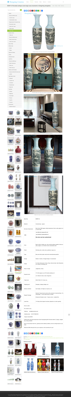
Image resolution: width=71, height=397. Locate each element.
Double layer (11, 84)
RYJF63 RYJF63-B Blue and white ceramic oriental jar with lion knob (11, 319)
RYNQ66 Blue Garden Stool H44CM (18, 328)
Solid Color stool (12, 41)
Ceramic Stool (11, 32)
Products (31, 1)
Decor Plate (11, 43)
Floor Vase (11, 30)
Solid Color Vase (12, 26)
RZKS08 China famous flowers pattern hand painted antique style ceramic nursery (11, 144)
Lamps (10, 54)
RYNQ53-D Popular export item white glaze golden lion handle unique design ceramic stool (11, 374)
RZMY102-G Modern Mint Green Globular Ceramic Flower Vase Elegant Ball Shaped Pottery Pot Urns (11, 291)
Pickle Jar (11, 65)
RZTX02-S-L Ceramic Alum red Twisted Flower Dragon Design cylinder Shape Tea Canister (11, 190)
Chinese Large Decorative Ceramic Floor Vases (57, 356)
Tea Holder (11, 95)
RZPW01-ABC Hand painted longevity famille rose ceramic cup (11, 153)
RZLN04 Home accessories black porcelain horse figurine (18, 383)
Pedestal (11, 78)
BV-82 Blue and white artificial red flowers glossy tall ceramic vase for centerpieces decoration (44, 356)
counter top (11, 80)
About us (44, 1)
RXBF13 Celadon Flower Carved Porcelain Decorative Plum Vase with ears (18, 337)
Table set (11, 35)
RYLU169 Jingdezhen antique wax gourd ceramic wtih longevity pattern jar (18, 374)
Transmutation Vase (13, 19)
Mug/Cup (11, 93)
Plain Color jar (12, 67)
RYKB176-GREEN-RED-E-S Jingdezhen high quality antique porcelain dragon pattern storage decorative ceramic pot (11, 227)
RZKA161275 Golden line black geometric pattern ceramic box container (18, 199)
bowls (10, 48)
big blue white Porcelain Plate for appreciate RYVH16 (11, 126)
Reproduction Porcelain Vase (14, 22)
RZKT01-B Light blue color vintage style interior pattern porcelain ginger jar (18, 365)
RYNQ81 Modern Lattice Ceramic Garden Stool (18, 227)
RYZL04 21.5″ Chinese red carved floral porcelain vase (18, 153)
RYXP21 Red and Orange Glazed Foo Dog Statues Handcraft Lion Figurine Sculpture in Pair (18, 236)
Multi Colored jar (12, 63)
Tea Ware (10, 89)
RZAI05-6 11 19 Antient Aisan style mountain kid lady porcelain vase (18, 181)
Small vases (11, 28)
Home (27, 1)
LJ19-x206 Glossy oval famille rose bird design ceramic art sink (11, 135)
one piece (11, 82)
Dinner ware (11, 45)
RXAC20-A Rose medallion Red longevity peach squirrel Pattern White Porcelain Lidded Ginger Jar (18, 172)
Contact (49, 1)
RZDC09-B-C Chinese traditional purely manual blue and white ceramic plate (11, 199)
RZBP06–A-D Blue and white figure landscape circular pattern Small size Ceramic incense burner (18, 319)
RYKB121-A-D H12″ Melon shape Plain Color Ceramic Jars (11, 236)
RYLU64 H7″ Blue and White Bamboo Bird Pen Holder (18, 218)
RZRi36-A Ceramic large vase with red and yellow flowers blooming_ (44, 372)
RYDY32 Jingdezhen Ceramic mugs (18, 291)
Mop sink (11, 87)
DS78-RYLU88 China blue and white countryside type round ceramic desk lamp (18, 190)
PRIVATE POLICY (13, 106)
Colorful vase (11, 17)
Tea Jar (10, 97)
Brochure (36, 1)
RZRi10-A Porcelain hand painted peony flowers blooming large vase (39, 336)
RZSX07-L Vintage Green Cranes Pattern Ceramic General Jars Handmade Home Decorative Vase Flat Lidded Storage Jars (11, 310)
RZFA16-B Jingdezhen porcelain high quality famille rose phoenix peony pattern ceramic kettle (18, 282)
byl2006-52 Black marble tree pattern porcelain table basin (18, 126)
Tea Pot (10, 100)
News (41, 1)
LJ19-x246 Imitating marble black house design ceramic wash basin (11, 172)
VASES (10, 13)
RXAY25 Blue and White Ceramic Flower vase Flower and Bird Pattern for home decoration (11, 245)
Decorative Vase (12, 24)
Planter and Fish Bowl (13, 69)
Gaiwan (10, 91)
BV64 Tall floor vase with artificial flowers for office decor (11, 365)
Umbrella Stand (11, 56)
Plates (10, 50)
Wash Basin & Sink (12, 76)
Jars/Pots (10, 58)
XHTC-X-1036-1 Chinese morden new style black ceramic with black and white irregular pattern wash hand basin (18, 356)
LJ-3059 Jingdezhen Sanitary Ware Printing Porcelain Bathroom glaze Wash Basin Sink (18, 273)
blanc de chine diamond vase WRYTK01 (18, 264)
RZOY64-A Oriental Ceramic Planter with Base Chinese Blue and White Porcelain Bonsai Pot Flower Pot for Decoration (18, 135)
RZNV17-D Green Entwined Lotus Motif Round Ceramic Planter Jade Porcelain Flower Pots (11, 383)
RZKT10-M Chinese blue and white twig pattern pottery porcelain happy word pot (11, 181)
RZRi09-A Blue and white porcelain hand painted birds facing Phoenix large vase (30, 372)
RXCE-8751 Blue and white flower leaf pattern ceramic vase (18, 310)
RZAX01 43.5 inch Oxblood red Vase (30, 356)
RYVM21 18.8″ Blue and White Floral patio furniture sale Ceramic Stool (11, 282)
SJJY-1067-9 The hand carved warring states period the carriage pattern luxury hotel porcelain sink (11, 218)
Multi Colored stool (12, 39)
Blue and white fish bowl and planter (14, 73)
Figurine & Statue (12, 52)
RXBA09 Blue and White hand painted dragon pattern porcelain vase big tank (11, 328)
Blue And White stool (13, 37)
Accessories (11, 104)
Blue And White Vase (13, 15)
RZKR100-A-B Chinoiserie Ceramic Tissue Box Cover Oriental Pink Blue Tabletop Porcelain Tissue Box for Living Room (11, 337)
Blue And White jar (12, 61)
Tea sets (10, 102)
